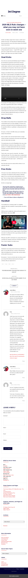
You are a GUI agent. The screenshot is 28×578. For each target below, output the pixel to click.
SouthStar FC (6, 480)
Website (5, 440)
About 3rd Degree (5, 537)
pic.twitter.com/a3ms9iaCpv (13, 194)
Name (4, 427)
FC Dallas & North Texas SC (9, 507)
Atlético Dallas (6, 471)
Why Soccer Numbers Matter (9, 496)
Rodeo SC (5, 477)
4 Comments (21, 32)
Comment (5, 415)
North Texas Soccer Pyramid (9, 495)
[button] (2, 37)
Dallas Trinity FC (6, 468)
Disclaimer (3, 544)
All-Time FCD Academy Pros (9, 492)
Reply (23, 306)
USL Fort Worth (6, 472)
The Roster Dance (7, 491)
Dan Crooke (8, 32)
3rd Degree (14, 11)
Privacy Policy (4, 540)
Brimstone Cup (4, 542)
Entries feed (3, 562)
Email (4, 433)
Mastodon (5, 525)
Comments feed (4, 564)
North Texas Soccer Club (8, 475)
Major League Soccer (16, 22)
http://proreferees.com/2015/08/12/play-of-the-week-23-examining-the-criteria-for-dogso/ (17, 356)
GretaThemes (14, 571)
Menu (4, 15)
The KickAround (4, 538)
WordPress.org (4, 565)
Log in (2, 561)
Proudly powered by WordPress (10, 568)
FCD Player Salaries (7, 494)
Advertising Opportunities (6, 541)
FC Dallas (9, 22)
